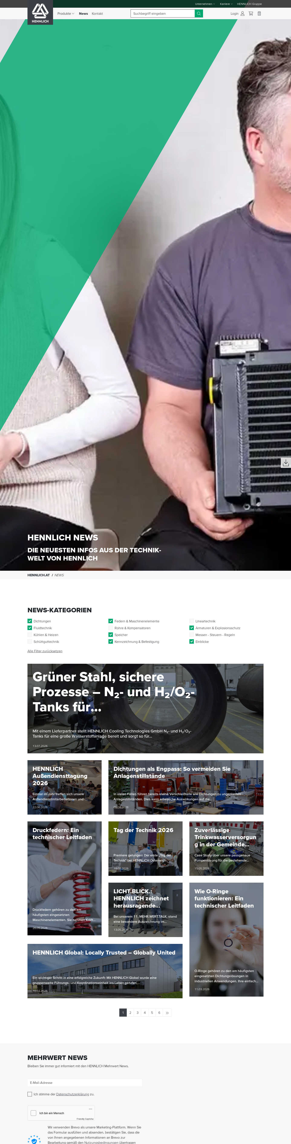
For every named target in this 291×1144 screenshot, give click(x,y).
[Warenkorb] (251, 13)
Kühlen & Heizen (46, 635)
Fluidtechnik (43, 628)
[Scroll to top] (282, 1139)
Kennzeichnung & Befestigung (137, 641)
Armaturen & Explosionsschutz (218, 628)
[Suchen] (199, 13)
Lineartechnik (205, 621)
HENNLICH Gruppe (249, 4)
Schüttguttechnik (46, 641)
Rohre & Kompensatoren (133, 628)
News (84, 13)
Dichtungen (42, 621)
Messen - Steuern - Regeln (215, 635)
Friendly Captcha (85, 1119)
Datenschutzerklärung (72, 1094)
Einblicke (202, 641)
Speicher (121, 635)
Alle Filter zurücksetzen (44, 651)
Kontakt (97, 13)
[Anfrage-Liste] (259, 13)
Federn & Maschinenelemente (137, 621)
